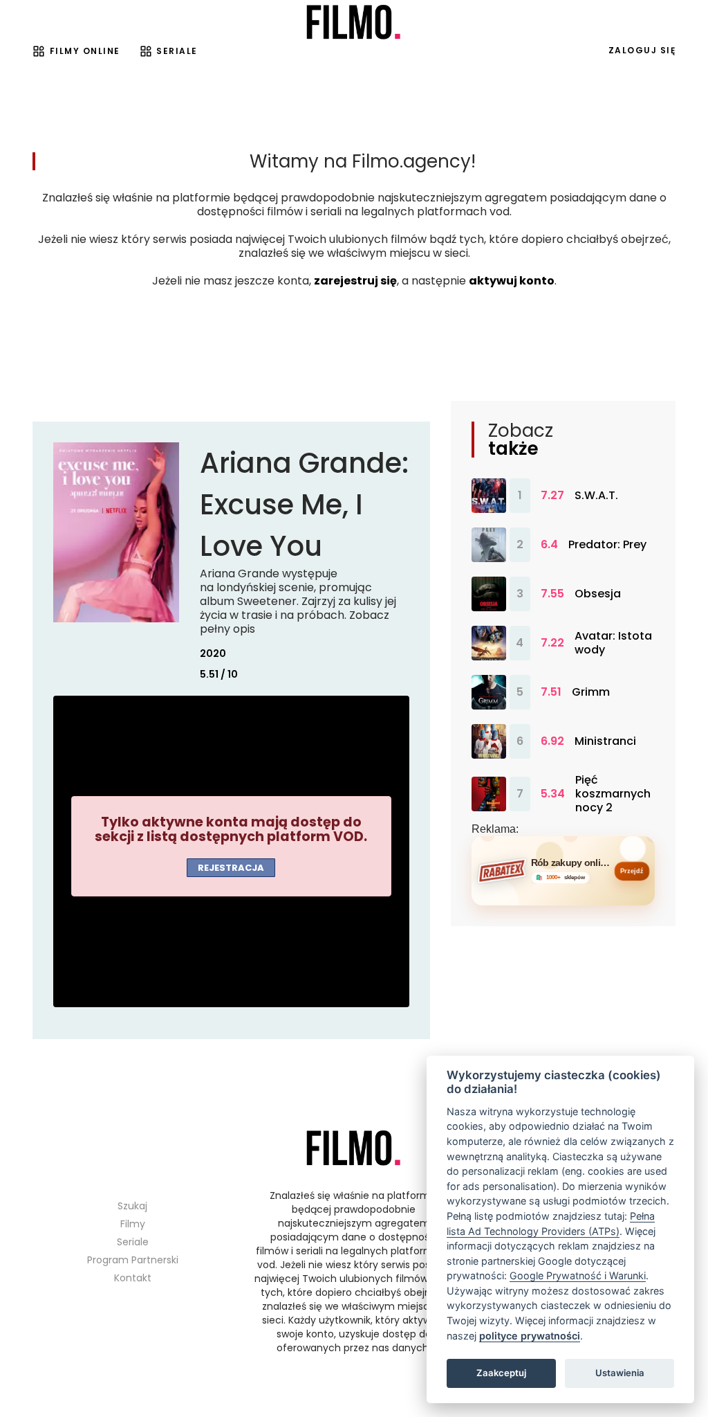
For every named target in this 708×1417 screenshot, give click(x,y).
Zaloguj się (642, 50)
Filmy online (85, 51)
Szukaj (132, 1206)
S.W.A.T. (596, 496)
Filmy (132, 1224)
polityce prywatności (529, 1336)
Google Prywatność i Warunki (578, 1275)
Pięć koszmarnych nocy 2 (613, 794)
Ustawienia (619, 1372)
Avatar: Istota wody (613, 643)
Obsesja (598, 594)
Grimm (591, 692)
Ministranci (605, 741)
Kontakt (132, 1278)
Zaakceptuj (501, 1372)
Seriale (177, 51)
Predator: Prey (607, 545)
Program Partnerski (132, 1260)
